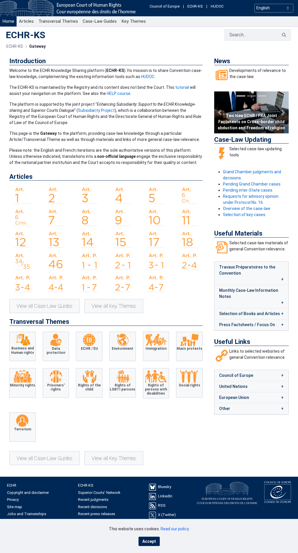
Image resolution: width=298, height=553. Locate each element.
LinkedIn (165, 496)
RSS (162, 505)
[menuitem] (8, 21)
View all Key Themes (114, 306)
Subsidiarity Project (96, 110)
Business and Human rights (22, 350)
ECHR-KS (195, 6)
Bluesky (164, 487)
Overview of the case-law (246, 208)
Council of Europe (165, 6)
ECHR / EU (89, 349)
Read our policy (175, 529)
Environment (122, 349)
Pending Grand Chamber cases (252, 184)
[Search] (284, 35)
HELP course (118, 93)
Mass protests (189, 349)
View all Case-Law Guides (44, 306)
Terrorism (22, 429)
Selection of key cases (244, 214)
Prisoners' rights (56, 387)
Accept (149, 541)
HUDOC (217, 6)
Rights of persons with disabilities (156, 389)
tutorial (182, 87)
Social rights (189, 385)
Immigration (156, 349)
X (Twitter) (167, 515)
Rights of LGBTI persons (122, 387)
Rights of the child (89, 387)
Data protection (56, 351)
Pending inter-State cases (247, 190)
